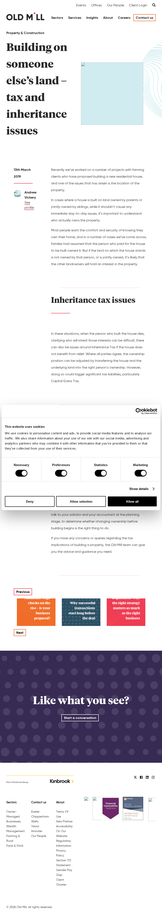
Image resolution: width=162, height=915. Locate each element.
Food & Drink (14, 845)
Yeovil (35, 826)
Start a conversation (80, 718)
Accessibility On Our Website (64, 831)
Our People (115, 5)
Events (81, 5)
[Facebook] (141, 777)
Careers (124, 18)
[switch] (61, 473)
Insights (92, 18)
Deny (30, 501)
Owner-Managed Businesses (13, 816)
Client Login (138, 5)
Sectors (57, 18)
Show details (138, 488)
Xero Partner (64, 821)
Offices (96, 5)
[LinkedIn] (147, 777)
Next (19, 633)
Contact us (144, 18)
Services (74, 18)
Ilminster (36, 831)
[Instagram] (153, 777)
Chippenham (40, 816)
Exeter (35, 811)
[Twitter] (135, 778)
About (108, 18)
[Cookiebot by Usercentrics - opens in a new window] (138, 411)
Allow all (132, 501)
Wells (34, 821)
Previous (23, 592)
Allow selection (81, 501)
